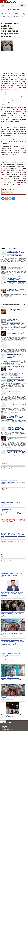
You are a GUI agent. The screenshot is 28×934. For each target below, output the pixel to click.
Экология (13, 154)
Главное (3, 13)
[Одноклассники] (6, 198)
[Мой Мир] (13, 198)
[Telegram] (10, 198)
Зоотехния (14, 162)
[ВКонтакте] (3, 198)
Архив (10, 13)
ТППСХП (4, 166)
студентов (18, 111)
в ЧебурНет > (22, 16)
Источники (16, 13)
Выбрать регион (4, 727)
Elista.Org (12, 189)
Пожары (14, 16)
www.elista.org (6, 52)
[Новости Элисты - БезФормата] (8, 1)
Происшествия (5, 16)
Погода (23, 13)
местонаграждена (20, 150)
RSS (11, 729)
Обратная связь (4, 726)
